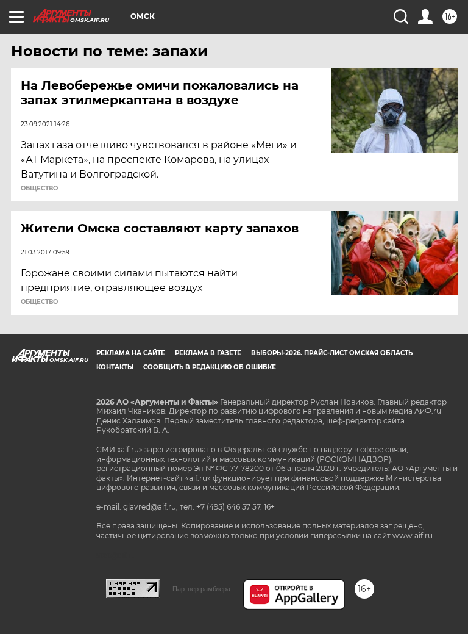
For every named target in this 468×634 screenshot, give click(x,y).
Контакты (114, 367)
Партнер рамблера (201, 589)
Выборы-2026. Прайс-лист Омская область (332, 353)
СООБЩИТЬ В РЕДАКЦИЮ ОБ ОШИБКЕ (209, 367)
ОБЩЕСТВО (39, 189)
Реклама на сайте (130, 353)
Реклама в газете (208, 353)
